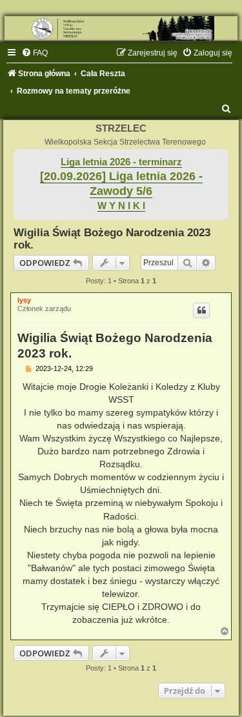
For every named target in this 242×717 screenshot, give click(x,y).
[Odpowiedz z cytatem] (201, 310)
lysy (24, 300)
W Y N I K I (121, 206)
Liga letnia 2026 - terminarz (121, 162)
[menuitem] (34, 52)
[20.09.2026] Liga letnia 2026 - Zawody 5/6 (121, 183)
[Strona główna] (121, 28)
